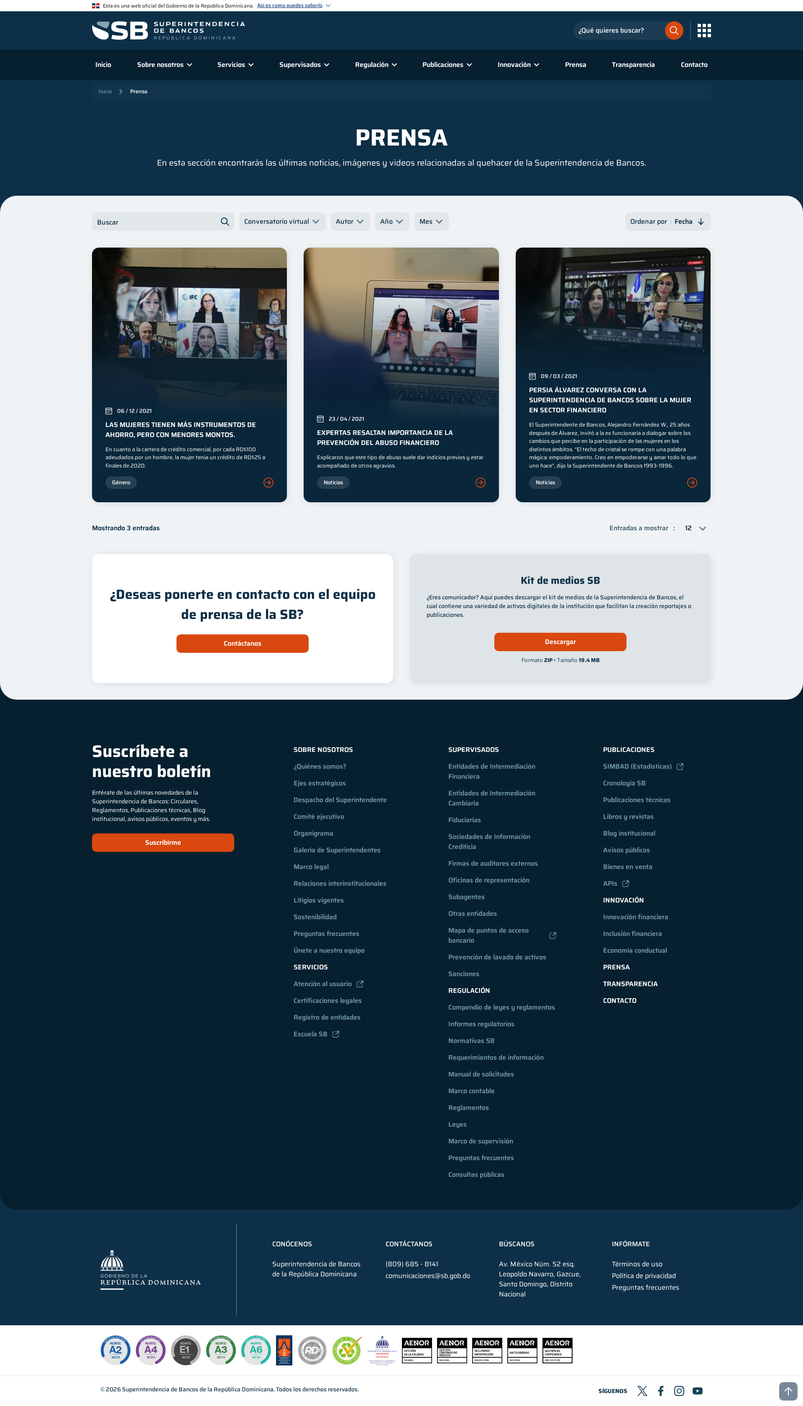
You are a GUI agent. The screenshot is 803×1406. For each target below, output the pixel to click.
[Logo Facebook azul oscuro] (661, 1391)
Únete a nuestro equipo (329, 950)
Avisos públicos (626, 850)
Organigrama (313, 833)
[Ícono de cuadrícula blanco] (704, 30)
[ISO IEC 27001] (487, 1361)
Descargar (560, 642)
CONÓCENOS (292, 1244)
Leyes (457, 1124)
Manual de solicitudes (481, 1074)
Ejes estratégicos (320, 783)
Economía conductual (635, 950)
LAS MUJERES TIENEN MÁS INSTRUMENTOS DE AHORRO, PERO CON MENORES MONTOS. (180, 429)
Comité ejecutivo (319, 816)
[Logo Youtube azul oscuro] (698, 1391)
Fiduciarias (464, 820)
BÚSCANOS (516, 1244)
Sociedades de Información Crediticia (490, 841)
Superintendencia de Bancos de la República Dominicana (198, 1389)
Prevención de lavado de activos (497, 957)
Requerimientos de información (496, 1057)
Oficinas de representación (488, 880)
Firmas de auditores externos (493, 863)
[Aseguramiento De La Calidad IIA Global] (284, 1363)
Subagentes (466, 897)
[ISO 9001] (417, 1361)
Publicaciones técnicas (636, 800)
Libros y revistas (628, 816)
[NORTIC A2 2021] (115, 1350)
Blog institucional (629, 833)
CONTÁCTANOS (409, 1244)
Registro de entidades (327, 1017)
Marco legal (311, 866)
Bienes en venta (627, 866)
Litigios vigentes (319, 900)
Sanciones (463, 974)
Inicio (103, 64)
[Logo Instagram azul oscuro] (679, 1391)
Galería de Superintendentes (337, 850)
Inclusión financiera (632, 933)
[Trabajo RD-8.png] (382, 1363)
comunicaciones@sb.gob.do (428, 1276)
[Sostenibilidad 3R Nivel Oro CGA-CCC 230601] (347, 1362)
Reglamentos (468, 1107)
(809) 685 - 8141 (412, 1264)
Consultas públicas (476, 1174)
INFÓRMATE (631, 1244)
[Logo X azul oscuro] (642, 1391)
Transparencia (633, 64)
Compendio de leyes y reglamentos (501, 1007)
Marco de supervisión (480, 1141)
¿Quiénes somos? (320, 766)
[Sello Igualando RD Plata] (312, 1363)
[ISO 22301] (452, 1361)
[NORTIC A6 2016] (256, 1350)
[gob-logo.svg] (150, 1269)
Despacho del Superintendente (340, 800)
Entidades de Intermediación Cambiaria (492, 798)
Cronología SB (624, 783)
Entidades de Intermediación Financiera (492, 771)
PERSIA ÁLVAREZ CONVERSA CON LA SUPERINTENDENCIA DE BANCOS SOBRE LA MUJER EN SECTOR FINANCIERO (610, 400)
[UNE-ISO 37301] (557, 1361)
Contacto (694, 64)
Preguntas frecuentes (326, 933)
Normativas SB (471, 1040)
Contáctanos (242, 643)
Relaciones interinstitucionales (340, 883)
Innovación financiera (635, 917)
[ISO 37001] (522, 1361)
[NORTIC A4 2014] (151, 1350)
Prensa (575, 64)
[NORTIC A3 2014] (221, 1350)
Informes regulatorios (481, 1024)
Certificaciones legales (328, 1000)
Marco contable (471, 1091)
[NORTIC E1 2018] (186, 1350)
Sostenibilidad (315, 917)
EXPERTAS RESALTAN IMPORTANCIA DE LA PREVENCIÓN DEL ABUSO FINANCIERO (385, 437)
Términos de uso (637, 1264)
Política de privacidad (644, 1276)
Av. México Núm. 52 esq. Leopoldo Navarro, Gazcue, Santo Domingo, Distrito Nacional (540, 1279)
